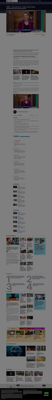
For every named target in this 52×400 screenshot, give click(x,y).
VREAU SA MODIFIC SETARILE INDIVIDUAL (46, 395)
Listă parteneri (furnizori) (25, 394)
